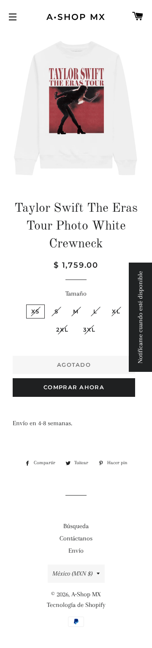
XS (35, 311)
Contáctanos (76, 538)
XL (116, 311)
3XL (89, 329)
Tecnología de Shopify (76, 605)
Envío (76, 550)
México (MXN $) (72, 573)
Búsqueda (76, 526)
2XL (62, 329)
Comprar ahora (73, 387)
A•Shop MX (76, 17)
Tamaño (76, 293)
